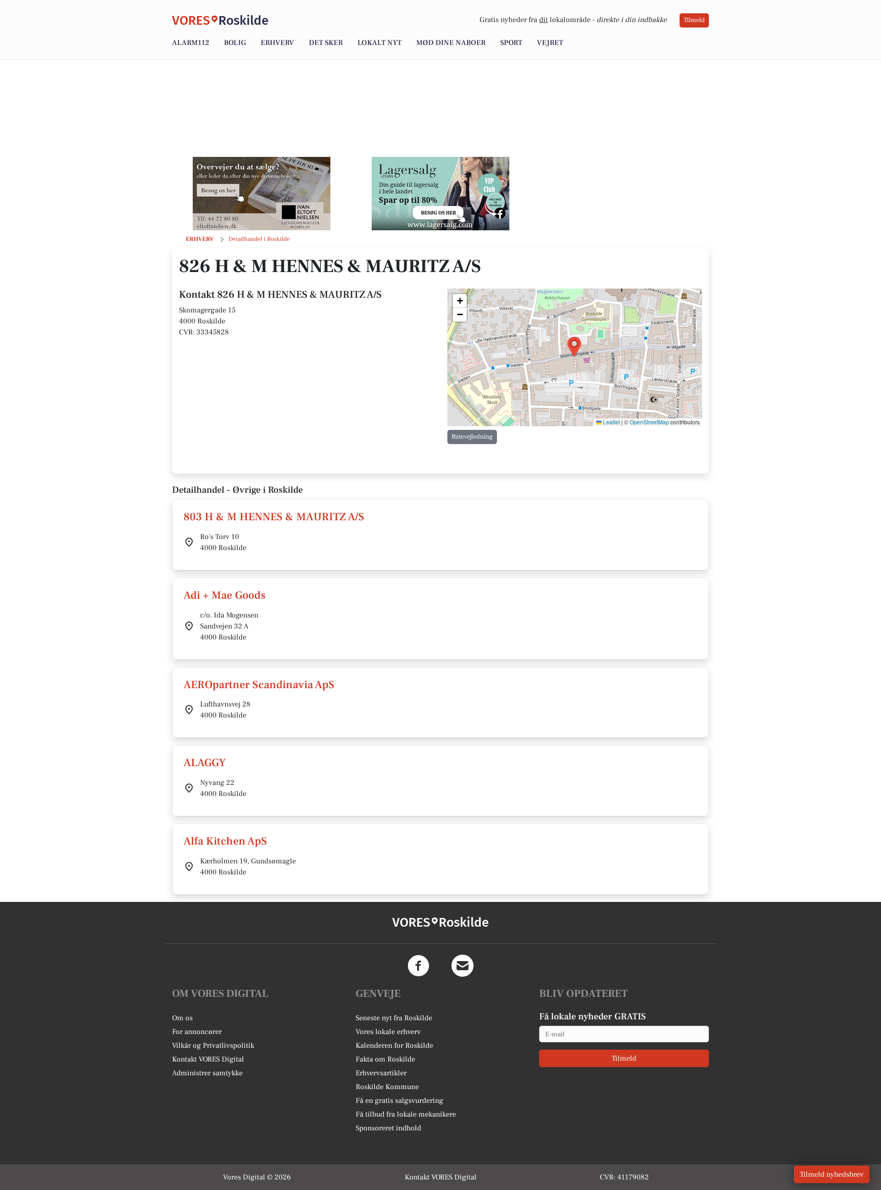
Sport (511, 42)
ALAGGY (205, 763)
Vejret (550, 42)
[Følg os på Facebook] (418, 966)
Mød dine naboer (450, 42)
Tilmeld (694, 20)
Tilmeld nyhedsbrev (832, 1174)
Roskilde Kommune (387, 1086)
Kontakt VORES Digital (208, 1059)
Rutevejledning (472, 437)
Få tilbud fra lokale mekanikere (406, 1114)
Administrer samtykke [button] (207, 1073)
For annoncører (197, 1031)
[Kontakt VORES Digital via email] (463, 966)
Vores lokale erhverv (388, 1031)
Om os (182, 1018)
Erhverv (277, 42)
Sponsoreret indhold (388, 1128)
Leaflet (611, 422)
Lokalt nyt (379, 42)
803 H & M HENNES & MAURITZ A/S (274, 517)
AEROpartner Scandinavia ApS (259, 685)
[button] (574, 347)
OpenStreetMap (649, 422)
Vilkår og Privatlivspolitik (213, 1045)
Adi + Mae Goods (225, 595)
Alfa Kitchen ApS (225, 841)
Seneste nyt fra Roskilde (394, 1018)
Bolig (235, 42)
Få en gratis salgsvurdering (399, 1100)
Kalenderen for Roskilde (394, 1045)
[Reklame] (261, 193)
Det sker (326, 42)
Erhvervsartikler (381, 1073)
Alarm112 (190, 42)
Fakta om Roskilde (385, 1059)
